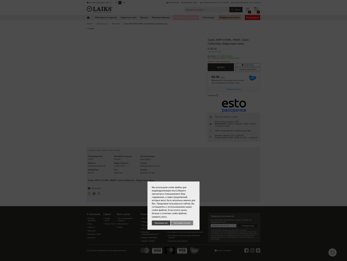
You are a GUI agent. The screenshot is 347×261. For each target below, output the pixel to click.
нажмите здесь (159, 216)
